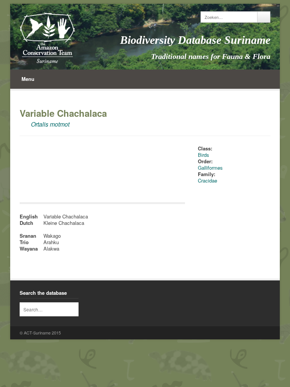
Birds (203, 154)
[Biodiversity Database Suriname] (47, 37)
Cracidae (207, 180)
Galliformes (210, 167)
